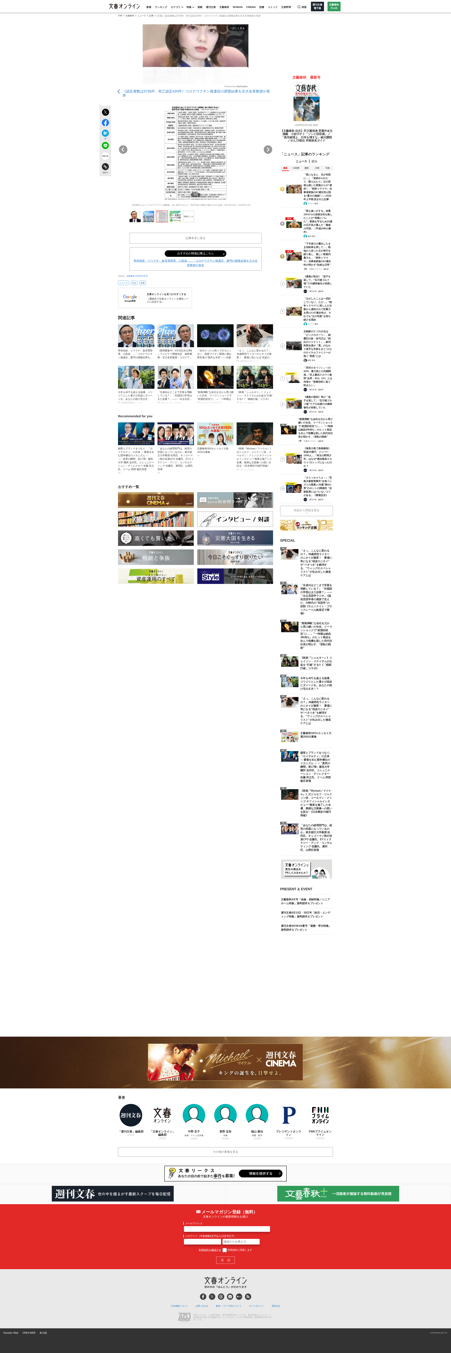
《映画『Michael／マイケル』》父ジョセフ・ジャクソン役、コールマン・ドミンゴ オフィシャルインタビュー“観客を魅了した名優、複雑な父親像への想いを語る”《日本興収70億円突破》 (254, 458)
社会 (134, 283)
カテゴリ (176, 7)
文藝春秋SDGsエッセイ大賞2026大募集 (212, 452)
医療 (142, 283)
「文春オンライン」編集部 (318, 269)
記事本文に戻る (195, 238)
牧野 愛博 (311, 360)
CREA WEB (29, 1332)
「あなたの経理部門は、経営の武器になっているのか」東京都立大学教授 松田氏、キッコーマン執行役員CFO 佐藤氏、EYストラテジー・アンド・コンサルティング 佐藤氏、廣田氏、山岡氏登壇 (175, 460)
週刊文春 (211, 7)
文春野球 (286, 7)
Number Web (11, 1332)
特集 (189, 7)
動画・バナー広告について (228, 1306)
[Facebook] (203, 1296)
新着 (148, 7)
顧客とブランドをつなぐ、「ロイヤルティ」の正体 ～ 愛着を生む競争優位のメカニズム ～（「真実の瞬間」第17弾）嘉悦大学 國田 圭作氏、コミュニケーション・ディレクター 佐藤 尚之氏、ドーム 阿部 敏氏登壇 (136, 460)
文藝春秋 (224, 7)
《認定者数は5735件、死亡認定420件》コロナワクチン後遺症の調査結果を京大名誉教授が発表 (196, 93)
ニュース (141, 16)
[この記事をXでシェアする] (105, 112)
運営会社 (276, 1306)
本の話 (43, 1332)
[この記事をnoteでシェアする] (105, 156)
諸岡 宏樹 (311, 236)
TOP (120, 16)
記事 (151, 16)
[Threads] (221, 1296)
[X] (212, 1296)
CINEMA (251, 7)
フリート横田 (313, 204)
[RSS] (248, 1296)
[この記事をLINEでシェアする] (105, 146)
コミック (273, 7)
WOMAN (238, 7)
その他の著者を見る (225, 1151)
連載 (199, 7)
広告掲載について (179, 1306)
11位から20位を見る (306, 510)
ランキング (161, 7)
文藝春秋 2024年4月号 (137, 276)
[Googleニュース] (230, 1296)
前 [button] (123, 149)
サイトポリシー (256, 1306)
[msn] (239, 1296)
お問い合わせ (202, 1306)
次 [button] (268, 149)
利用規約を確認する (210, 1250)
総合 (314, 161)
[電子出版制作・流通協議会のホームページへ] (184, 1317)
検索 (304, 7)
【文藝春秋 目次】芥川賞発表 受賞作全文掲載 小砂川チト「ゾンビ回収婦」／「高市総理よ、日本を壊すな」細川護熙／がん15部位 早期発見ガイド (306, 135)
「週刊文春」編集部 (315, 291)
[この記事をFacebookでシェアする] (105, 123)
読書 (261, 7)
